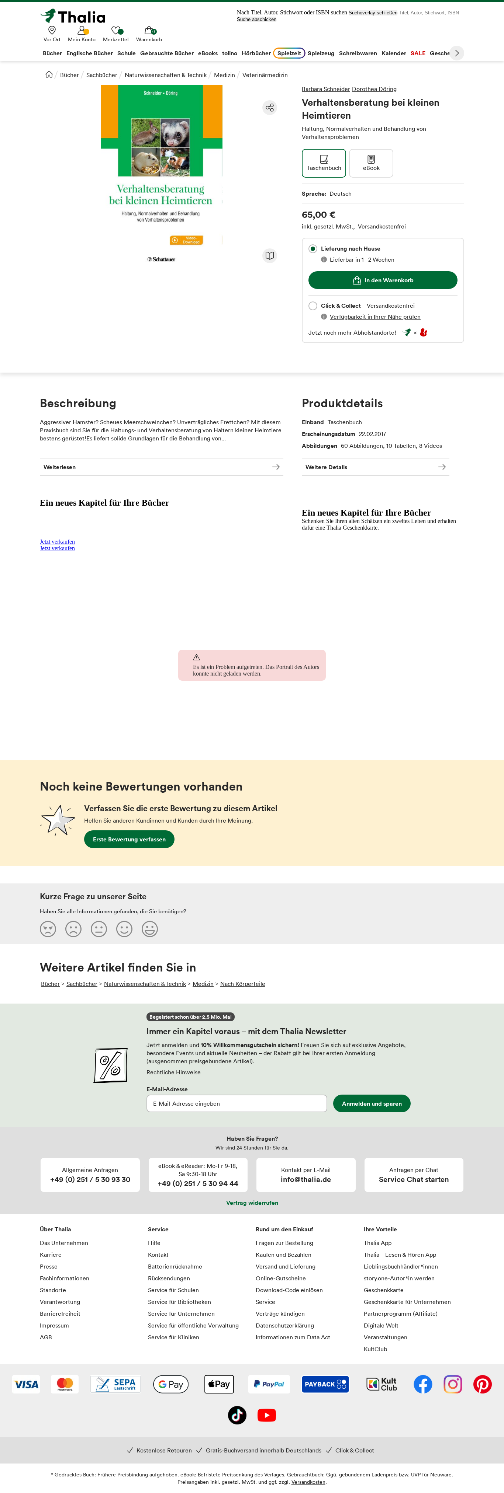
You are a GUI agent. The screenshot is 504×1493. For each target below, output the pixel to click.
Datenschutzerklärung (285, 1325)
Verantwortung (60, 1301)
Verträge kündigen (280, 1313)
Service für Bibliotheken (179, 1301)
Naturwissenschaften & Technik (166, 75)
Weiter (456, 53)
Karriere (51, 1254)
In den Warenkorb (389, 280)
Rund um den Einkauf (284, 1229)
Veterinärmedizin (265, 75)
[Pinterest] (482, 1385)
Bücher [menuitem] (52, 53)
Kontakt (158, 1254)
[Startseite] (49, 74)
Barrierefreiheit (60, 1313)
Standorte (53, 1290)
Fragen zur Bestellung (284, 1242)
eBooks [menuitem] (208, 53)
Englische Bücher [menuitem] (89, 53)
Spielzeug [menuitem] (321, 53)
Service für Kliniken (173, 1337)
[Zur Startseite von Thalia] (77, 15)
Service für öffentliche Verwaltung (193, 1325)
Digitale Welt (381, 1325)
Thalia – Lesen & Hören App (400, 1254)
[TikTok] (237, 1416)
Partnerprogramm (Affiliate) (401, 1313)
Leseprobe (269, 255)
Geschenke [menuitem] (445, 53)
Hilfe (154, 1242)
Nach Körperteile (242, 983)
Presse (49, 1266)
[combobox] (312, 248)
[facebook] (423, 1385)
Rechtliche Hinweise (173, 1072)
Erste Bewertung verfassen (129, 839)
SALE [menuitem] (418, 53)
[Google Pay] (170, 1385)
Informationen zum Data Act (293, 1337)
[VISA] (26, 1385)
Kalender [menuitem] (394, 53)
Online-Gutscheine (281, 1278)
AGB (46, 1337)
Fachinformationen (64, 1278)
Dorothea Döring (374, 89)
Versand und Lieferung (285, 1266)
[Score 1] (48, 929)
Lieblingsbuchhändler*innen (401, 1266)
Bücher (69, 75)
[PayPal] (269, 1385)
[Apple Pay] (218, 1385)
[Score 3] (99, 929)
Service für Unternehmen (181, 1313)
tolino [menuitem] (229, 53)
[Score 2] (73, 929)
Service (158, 1229)
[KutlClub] (382, 1385)
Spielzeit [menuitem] (289, 53)
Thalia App (377, 1242)
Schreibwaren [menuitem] (358, 53)
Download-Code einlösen (289, 1290)
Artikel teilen (269, 107)
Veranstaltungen (385, 1337)
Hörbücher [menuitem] (256, 53)
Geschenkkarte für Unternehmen (407, 1301)
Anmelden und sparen (372, 1103)
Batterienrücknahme (175, 1266)
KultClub (375, 1349)
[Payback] (325, 1385)
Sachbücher (101, 75)
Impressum (54, 1325)
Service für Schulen (173, 1290)
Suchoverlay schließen (373, 12)
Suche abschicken (256, 19)
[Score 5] (150, 929)
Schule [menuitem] (126, 53)
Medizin (224, 75)
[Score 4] (124, 929)
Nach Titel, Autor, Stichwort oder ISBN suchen (292, 12)
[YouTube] (267, 1416)
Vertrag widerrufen (252, 1203)
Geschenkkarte (384, 1290)
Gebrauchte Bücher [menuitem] (167, 53)
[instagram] (452, 1385)
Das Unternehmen (64, 1242)
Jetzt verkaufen (57, 541)
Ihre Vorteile (380, 1229)
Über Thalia (55, 1229)
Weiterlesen (60, 467)
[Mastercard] (65, 1385)
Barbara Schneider (326, 89)
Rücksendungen (169, 1278)
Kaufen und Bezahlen (283, 1254)
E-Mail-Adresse (167, 1089)
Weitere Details (326, 467)
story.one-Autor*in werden (399, 1278)
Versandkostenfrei (382, 226)
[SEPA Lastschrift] (115, 1385)
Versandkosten (308, 1481)
